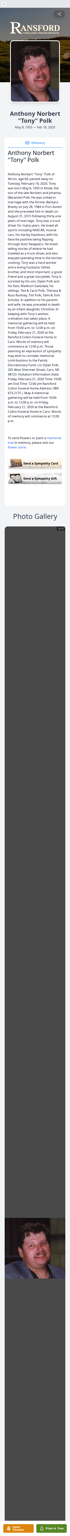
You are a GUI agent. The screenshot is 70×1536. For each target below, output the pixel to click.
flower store (17, 447)
